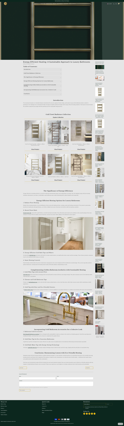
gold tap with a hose (28, 289)
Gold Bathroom (67, 421)
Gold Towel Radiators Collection (32, 73)
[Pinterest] (87, 414)
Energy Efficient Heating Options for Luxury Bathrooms (38, 81)
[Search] (114, 3)
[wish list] (116, 4)
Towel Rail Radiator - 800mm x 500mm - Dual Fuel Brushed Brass (100, 337)
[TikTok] (89, 414)
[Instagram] (84, 414)
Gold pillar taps (26, 274)
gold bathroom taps (33, 282)
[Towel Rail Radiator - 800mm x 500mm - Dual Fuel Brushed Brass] (99, 329)
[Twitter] (94, 414)
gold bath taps (32, 255)
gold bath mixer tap (32, 347)
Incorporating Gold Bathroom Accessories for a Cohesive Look (40, 89)
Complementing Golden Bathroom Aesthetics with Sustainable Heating (40, 85)
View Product (35, 149)
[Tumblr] (92, 414)
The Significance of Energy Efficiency (34, 77)
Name (20, 376)
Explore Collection (58, 117)
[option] (100, 332)
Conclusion (27, 93)
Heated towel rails (27, 212)
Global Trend (14, 421)
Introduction (27, 69)
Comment (20, 380)
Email (58, 376)
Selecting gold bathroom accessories (31, 334)
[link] (62, 31)
